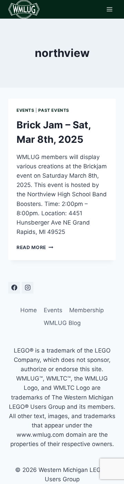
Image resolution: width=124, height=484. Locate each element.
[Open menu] (109, 9)
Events (25, 110)
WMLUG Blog (62, 322)
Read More (35, 247)
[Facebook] (14, 288)
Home (28, 310)
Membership (86, 310)
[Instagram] (27, 288)
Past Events (53, 110)
